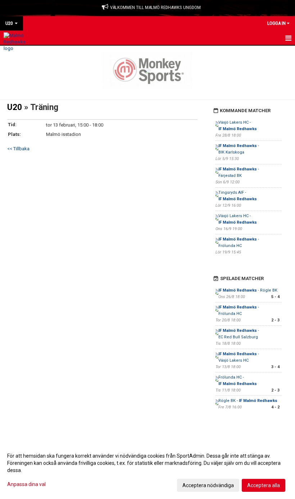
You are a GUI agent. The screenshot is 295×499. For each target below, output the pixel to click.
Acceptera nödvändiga (208, 485)
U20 (14, 107)
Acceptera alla (263, 485)
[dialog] (147, 470)
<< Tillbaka (18, 148)
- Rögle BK (247, 290)
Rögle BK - (247, 400)
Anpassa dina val (26, 484)
